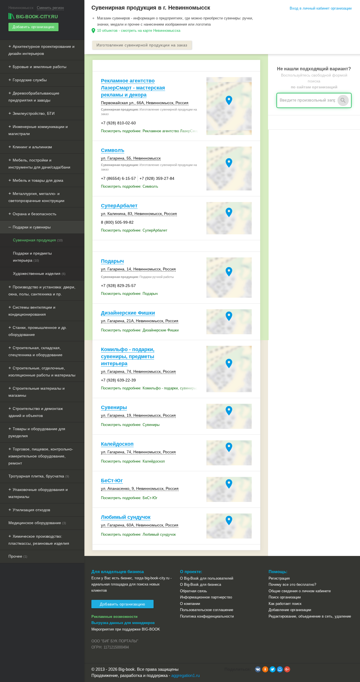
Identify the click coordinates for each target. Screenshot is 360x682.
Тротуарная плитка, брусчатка (38, 476)
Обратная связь (193, 591)
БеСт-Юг (112, 480)
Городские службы (30, 80)
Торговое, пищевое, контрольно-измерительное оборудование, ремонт (40, 456)
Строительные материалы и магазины (36, 392)
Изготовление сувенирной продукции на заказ (141, 45)
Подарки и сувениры (32, 227)
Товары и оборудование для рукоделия (36, 432)
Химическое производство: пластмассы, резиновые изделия (38, 540)
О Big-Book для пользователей (206, 578)
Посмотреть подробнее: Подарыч (129, 293)
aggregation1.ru (185, 675)
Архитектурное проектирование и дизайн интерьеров (41, 50)
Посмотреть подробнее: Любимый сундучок (138, 534)
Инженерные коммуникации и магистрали (38, 130)
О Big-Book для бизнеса (200, 584)
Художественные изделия (39, 273)
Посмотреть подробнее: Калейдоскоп (133, 461)
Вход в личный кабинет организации (321, 8)
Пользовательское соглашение (206, 610)
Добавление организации (290, 610)
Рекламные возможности (114, 616)
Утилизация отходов (31, 510)
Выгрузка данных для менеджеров (123, 623)
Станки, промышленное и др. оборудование (37, 331)
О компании (190, 604)
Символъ (112, 150)
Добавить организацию (33, 27)
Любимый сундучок (125, 517)
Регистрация (279, 578)
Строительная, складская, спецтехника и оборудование (35, 351)
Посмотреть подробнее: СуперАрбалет (134, 230)
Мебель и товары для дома (38, 180)
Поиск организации (285, 597)
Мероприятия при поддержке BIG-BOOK (125, 629)
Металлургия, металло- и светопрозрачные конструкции (36, 197)
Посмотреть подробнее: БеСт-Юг (129, 498)
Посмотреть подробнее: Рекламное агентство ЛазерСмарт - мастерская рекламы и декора (152, 131)
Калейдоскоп (117, 444)
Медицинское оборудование (37, 523)
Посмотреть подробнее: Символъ (129, 186)
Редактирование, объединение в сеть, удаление (310, 616)
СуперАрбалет (119, 205)
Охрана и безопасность (34, 214)
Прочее (17, 556)
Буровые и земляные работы (39, 66)
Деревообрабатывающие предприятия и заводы (33, 96)
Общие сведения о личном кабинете (300, 591)
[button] (258, 669)
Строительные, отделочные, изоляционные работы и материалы (41, 371)
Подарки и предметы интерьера (32, 257)
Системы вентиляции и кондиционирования (31, 311)
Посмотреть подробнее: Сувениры (130, 425)
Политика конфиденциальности (207, 616)
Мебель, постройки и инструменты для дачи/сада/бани (39, 163)
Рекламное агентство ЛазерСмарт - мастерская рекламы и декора (133, 88)
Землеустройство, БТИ (34, 113)
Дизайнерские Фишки (128, 313)
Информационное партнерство (206, 597)
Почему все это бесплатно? (292, 584)
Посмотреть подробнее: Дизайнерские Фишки (140, 330)
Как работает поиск (285, 604)
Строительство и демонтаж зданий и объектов (35, 412)
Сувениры (114, 407)
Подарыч (112, 261)
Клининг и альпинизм (32, 147)
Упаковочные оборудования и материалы (38, 493)
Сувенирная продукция (38, 240)
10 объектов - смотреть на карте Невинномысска (138, 30)
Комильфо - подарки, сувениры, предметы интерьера (127, 356)
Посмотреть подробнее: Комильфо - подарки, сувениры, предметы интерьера (152, 388)
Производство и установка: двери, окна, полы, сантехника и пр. (41, 290)
